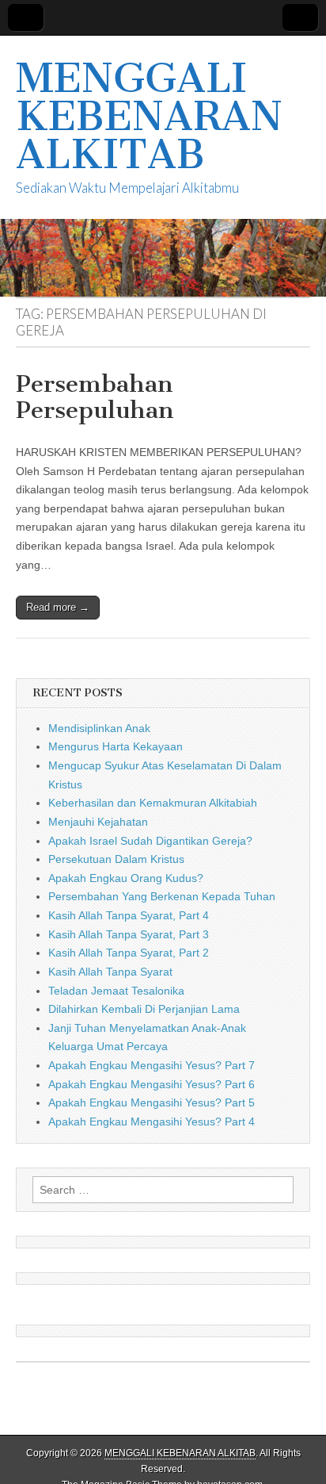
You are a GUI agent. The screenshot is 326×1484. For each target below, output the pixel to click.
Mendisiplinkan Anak (99, 728)
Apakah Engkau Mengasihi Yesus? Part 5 (151, 1102)
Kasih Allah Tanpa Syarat (110, 971)
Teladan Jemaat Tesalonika (116, 990)
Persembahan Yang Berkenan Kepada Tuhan (161, 896)
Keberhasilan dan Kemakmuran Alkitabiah (152, 802)
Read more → (57, 607)
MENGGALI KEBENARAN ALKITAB (149, 116)
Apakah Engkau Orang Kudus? (125, 878)
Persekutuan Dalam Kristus (116, 859)
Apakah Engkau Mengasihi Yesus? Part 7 (151, 1065)
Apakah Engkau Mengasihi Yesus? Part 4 (151, 1121)
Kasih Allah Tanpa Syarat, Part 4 (128, 915)
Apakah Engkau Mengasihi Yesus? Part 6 (151, 1084)
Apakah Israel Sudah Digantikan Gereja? (150, 840)
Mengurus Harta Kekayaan (115, 746)
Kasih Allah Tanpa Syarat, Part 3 (128, 934)
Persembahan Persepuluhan (95, 397)
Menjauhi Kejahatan (98, 821)
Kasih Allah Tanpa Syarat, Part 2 (128, 952)
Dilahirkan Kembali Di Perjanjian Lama (144, 1009)
